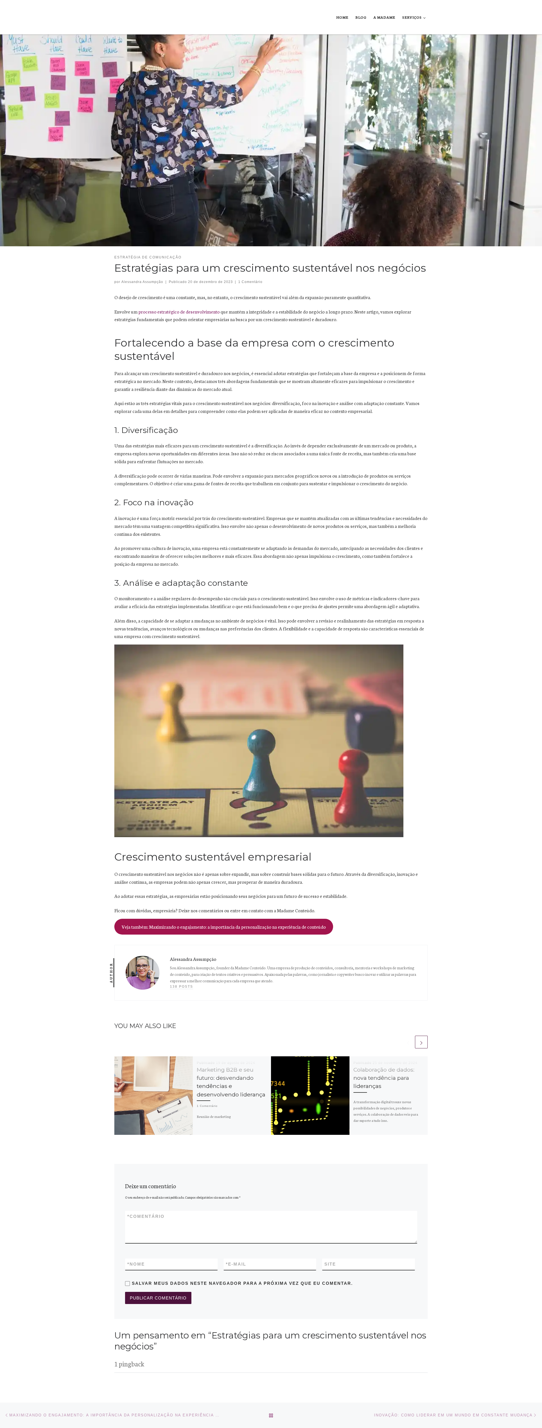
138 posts (181, 987)
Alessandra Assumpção (142, 282)
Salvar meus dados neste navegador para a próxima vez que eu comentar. (242, 1283)
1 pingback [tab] (129, 1363)
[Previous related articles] (408, 1042)
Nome (136, 1264)
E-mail (236, 1264)
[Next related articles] (421, 1042)
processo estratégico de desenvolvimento (179, 311)
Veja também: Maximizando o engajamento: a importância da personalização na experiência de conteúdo (224, 926)
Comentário (146, 1216)
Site (330, 1264)
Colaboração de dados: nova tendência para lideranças (383, 1077)
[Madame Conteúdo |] (127, 17)
